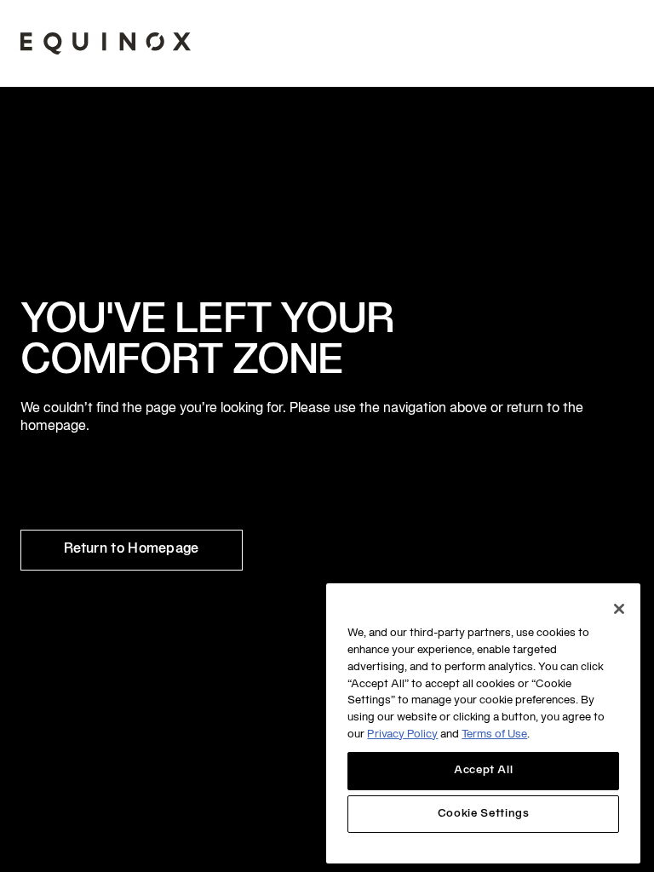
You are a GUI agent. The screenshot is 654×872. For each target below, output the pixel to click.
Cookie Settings (484, 814)
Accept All (483, 771)
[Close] (619, 609)
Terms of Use (494, 735)
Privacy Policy (402, 735)
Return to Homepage (131, 549)
